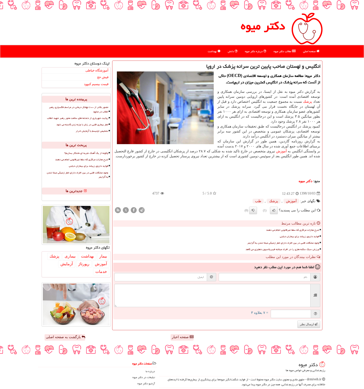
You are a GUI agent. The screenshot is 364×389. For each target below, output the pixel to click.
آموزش (281, 151)
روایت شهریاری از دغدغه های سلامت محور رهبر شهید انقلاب (77, 118)
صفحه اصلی (309, 51)
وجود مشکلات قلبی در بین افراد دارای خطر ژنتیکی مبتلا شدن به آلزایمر (283, 242)
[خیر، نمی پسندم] (253, 210)
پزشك (307, 101)
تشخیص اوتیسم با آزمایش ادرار (92, 131)
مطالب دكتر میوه (283, 51)
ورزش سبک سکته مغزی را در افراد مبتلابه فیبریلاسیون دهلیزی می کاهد (282, 249)
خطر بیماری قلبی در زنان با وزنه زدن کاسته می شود (82, 124)
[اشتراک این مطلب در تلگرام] (141, 210)
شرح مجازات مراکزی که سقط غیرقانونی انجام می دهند (292, 229)
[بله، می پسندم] (274, 210)
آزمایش (66, 264)
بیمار (103, 256)
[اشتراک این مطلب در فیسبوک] (133, 210)
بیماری (70, 256)
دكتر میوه (263, 25)
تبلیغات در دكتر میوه (143, 377)
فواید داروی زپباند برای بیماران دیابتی (299, 236)
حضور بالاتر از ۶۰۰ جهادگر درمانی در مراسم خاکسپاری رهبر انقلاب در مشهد (78, 109)
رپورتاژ (83, 264)
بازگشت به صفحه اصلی (64, 337)
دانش (231, 51)
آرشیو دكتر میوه (146, 383)
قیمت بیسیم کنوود (96, 84)
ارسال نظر (307, 324)
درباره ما (150, 371)
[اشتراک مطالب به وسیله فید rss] (117, 210)
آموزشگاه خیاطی (96, 70)
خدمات (101, 271)
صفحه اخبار (181, 337)
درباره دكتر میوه (254, 51)
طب (258, 201)
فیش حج (102, 77)
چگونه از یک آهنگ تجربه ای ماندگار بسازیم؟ (86, 153)
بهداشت (212, 51)
